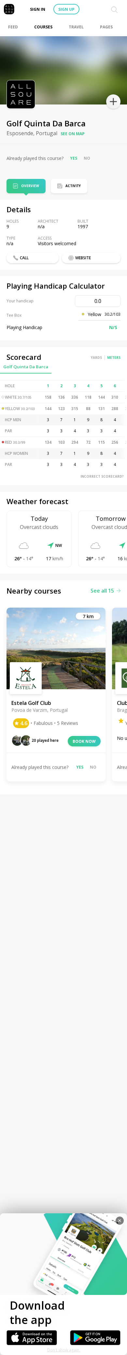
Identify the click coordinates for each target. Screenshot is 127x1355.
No (87, 158)
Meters (113, 357)
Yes (73, 158)
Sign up (66, 9)
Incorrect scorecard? (102, 476)
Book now (84, 741)
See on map (73, 133)
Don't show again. (63, 1350)
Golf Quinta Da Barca (25, 367)
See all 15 (102, 590)
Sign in (37, 9)
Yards (96, 357)
